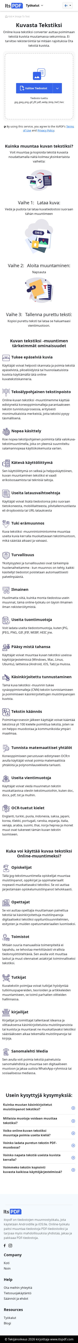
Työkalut (10, 1318)
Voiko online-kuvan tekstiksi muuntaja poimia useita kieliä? (27, 1133)
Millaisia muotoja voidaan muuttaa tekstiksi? (30, 1120)
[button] (67, 5)
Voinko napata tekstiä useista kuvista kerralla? (32, 1157)
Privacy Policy (45, 130)
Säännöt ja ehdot (16, 1298)
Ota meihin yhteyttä (18, 1288)
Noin (7, 1268)
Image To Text (22, 16)
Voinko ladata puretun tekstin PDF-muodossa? (30, 1145)
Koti (10, 16)
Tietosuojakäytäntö (17, 1293)
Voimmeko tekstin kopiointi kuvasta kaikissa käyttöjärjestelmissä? (32, 1169)
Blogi (7, 1323)
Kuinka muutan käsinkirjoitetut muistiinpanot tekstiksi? (27, 1107)
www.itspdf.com (61, 1339)
